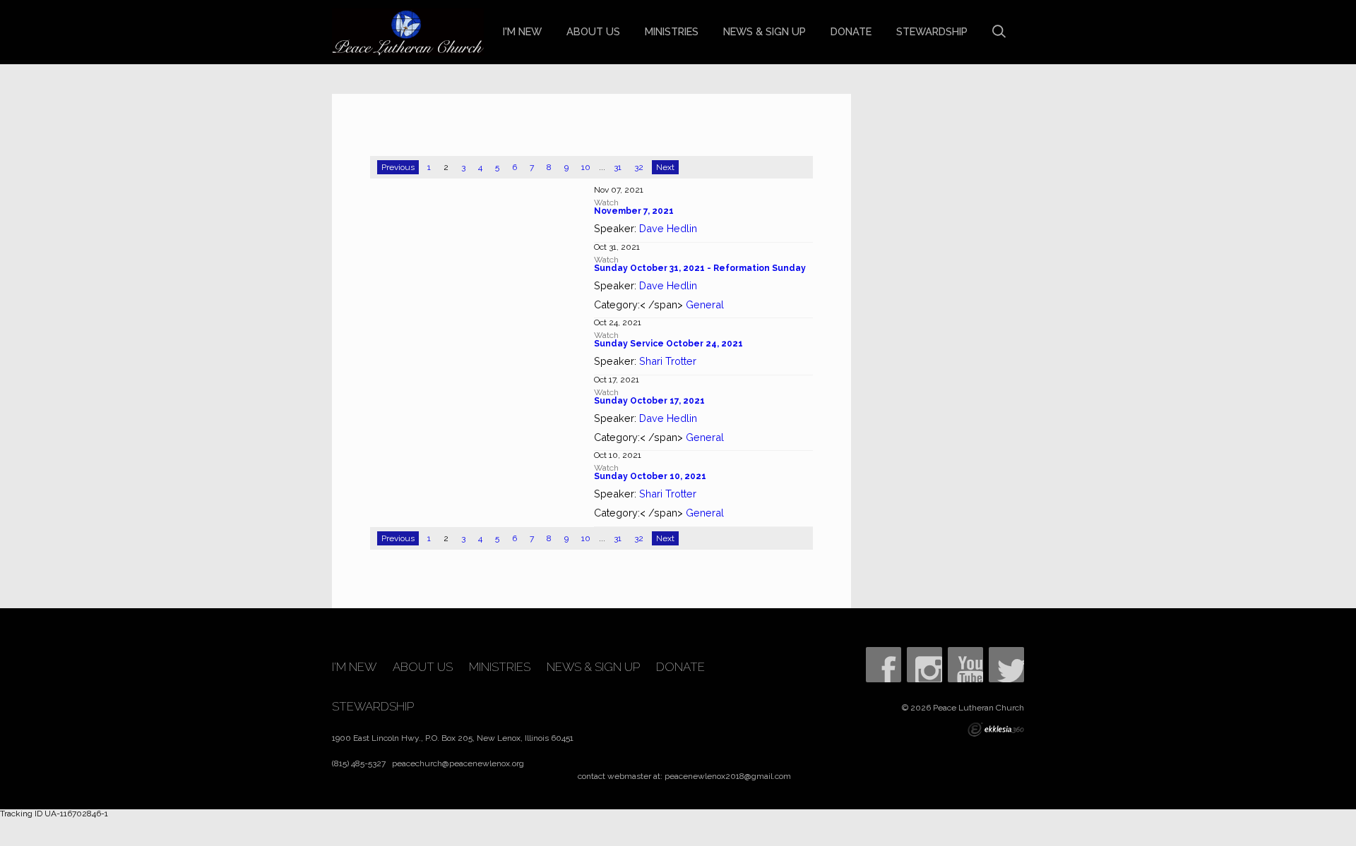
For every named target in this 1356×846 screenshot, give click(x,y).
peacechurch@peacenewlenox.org (458, 763)
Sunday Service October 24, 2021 (668, 344)
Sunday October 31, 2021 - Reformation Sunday (700, 268)
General (705, 304)
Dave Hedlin (668, 228)
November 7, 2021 (634, 211)
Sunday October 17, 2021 (649, 401)
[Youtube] (965, 664)
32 (638, 167)
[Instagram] (924, 664)
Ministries (671, 31)
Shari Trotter (667, 361)
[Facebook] (883, 664)
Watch (606, 202)
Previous (398, 167)
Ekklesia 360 (996, 730)
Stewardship (932, 31)
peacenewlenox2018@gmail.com (728, 776)
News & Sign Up (764, 31)
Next (665, 167)
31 (618, 167)
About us (593, 31)
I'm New (522, 31)
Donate (851, 31)
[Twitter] (1006, 664)
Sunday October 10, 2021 (650, 476)
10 (585, 167)
